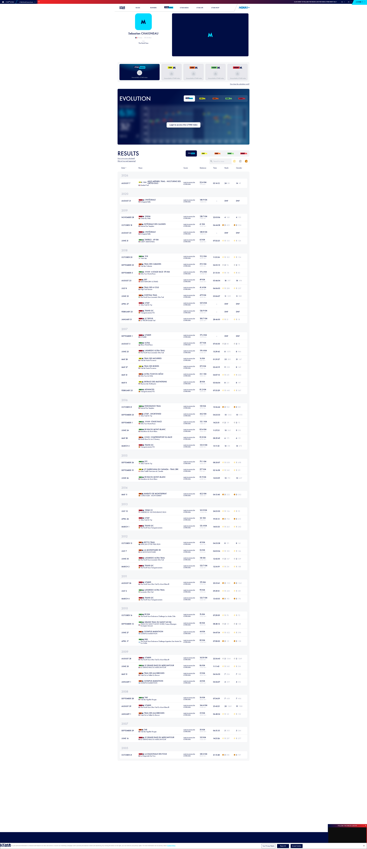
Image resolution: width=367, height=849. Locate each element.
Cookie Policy (171, 845)
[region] (183, 846)
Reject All (283, 846)
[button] (27, 2)
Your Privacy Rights (268, 846)
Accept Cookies (296, 846)
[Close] (364, 846)
